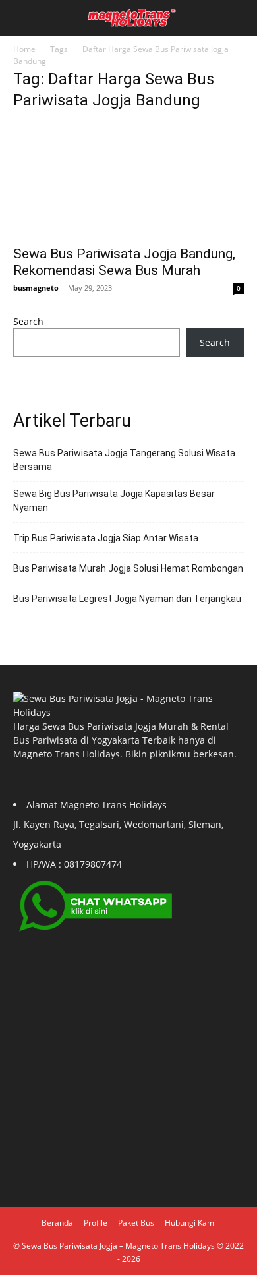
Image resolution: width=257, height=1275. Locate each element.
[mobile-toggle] (22, 18)
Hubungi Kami (190, 1222)
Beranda (57, 1222)
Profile (95, 1222)
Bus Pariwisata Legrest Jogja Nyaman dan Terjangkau (127, 598)
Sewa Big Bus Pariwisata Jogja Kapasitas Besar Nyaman (114, 501)
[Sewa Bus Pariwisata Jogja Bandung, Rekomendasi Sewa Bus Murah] (128, 180)
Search (28, 321)
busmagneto (36, 288)
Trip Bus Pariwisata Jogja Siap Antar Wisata (105, 538)
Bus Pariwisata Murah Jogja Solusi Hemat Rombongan (128, 568)
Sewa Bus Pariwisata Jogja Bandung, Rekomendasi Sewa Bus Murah (124, 262)
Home (24, 49)
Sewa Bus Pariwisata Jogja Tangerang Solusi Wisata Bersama (124, 460)
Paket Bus (136, 1222)
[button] (238, 18)
